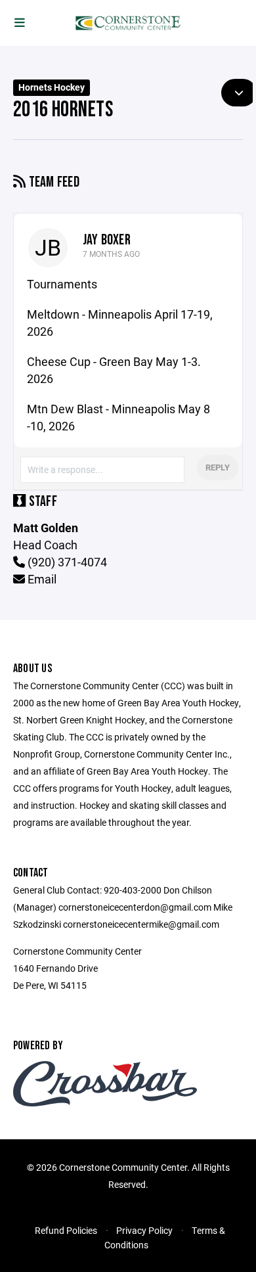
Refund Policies (66, 1230)
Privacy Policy (144, 1230)
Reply (217, 467)
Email (40, 579)
